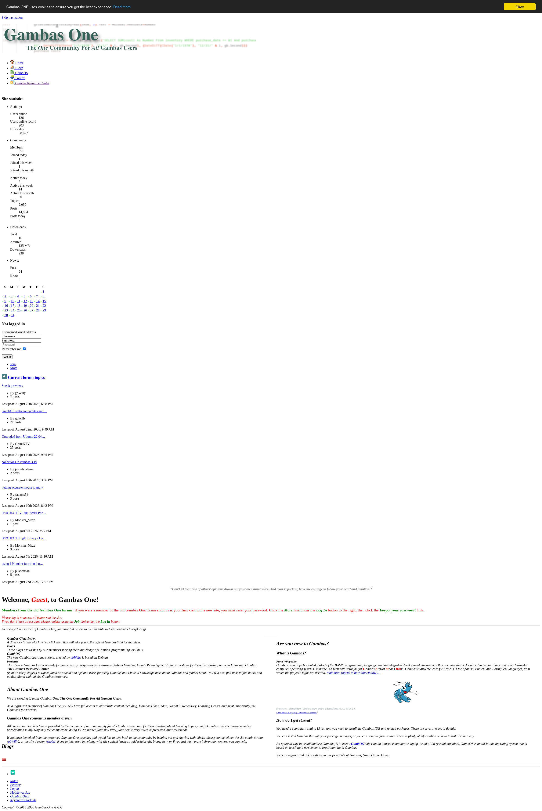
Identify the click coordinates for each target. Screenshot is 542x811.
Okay (520, 6)
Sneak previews (12, 385)
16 (6, 305)
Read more (122, 7)
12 (25, 301)
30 (6, 315)
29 (44, 310)
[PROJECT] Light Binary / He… (24, 538)
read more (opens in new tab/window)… (353, 673)
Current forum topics (26, 377)
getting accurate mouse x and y (22, 487)
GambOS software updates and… (24, 411)
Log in (14, 788)
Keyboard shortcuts (23, 800)
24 (12, 310)
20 (31, 305)
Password (8, 340)
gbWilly (75, 657)
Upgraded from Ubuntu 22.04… (23, 436)
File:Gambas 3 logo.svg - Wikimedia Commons (296, 712)
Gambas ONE (19, 796)
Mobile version (20, 792)
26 (25, 310)
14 (38, 301)
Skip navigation (12, 17)
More (13, 368)
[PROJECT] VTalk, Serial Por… (24, 513)
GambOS (357, 744)
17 (12, 305)
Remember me (11, 349)
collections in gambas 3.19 (19, 462)
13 (31, 301)
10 (12, 301)
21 (38, 305)
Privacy (15, 785)
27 (31, 310)
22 (44, 305)
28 (38, 310)
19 (25, 305)
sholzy (51, 741)
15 (44, 301)
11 (18, 301)
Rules (14, 781)
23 (6, 310)
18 (19, 305)
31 (12, 315)
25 (19, 310)
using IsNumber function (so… (22, 563)
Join (13, 364)
